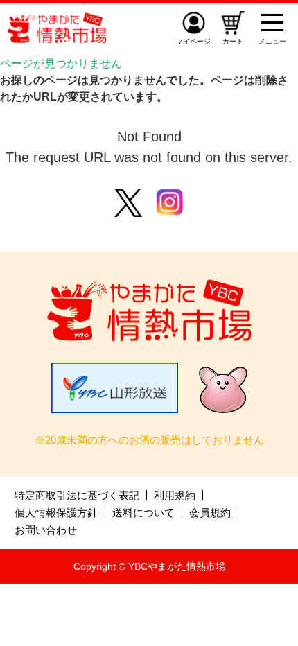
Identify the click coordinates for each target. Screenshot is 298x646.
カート (232, 41)
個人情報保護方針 (56, 512)
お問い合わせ (46, 530)
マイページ (193, 41)
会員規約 (210, 512)
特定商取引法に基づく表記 (77, 495)
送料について (143, 512)
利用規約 (174, 495)
